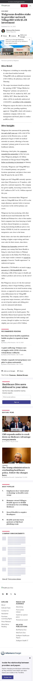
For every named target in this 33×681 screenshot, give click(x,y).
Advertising (19, 607)
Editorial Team (5, 608)
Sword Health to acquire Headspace (17, 513)
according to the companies (22, 102)
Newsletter (4, 613)
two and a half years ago (9, 133)
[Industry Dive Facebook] (7, 594)
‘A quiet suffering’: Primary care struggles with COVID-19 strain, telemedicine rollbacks (13, 350)
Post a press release (14, 579)
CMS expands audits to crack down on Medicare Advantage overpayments (16, 437)
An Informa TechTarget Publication (16, 1)
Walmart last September (9, 246)
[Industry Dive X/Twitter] (11, 594)
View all (4, 579)
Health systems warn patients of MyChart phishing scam (15, 522)
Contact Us (5, 611)
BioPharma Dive (21, 630)
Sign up (24, 5)
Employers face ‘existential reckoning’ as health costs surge (18, 493)
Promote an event (22, 620)
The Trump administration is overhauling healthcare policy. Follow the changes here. (16, 471)
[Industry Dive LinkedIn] (3, 594)
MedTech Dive (21, 633)
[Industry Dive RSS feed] (15, 594)
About (3, 605)
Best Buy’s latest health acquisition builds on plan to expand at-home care (15, 338)
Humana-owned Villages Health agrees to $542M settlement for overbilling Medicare (17, 503)
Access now (7, 677)
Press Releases (6, 621)
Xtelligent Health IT (22, 640)
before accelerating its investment (12, 162)
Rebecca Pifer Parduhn (13, 30)
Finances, (12, 375)
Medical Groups (22, 375)
